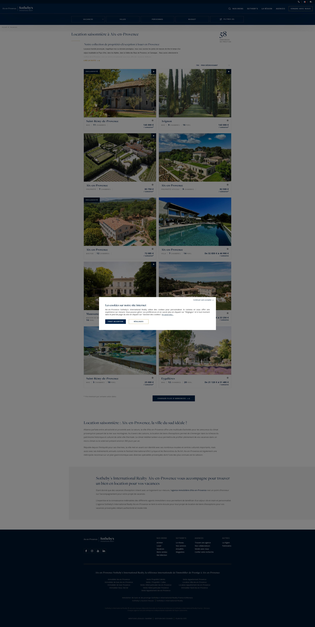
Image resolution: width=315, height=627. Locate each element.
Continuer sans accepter (202, 300)
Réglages (138, 321)
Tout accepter (115, 321)
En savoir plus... (167, 314)
